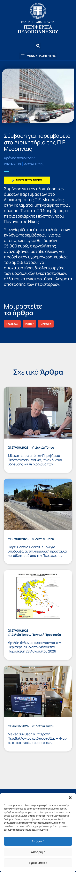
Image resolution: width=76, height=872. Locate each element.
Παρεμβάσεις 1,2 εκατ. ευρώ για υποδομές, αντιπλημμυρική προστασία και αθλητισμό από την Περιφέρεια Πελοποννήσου (37, 553)
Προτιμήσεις (38, 863)
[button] (70, 798)
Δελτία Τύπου (34, 164)
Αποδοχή (38, 841)
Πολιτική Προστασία (46, 635)
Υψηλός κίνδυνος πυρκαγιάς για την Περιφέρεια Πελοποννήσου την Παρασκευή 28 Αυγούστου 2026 (34, 646)
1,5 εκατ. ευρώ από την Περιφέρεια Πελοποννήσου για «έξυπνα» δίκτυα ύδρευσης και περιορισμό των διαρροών (35, 462)
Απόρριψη (38, 852)
